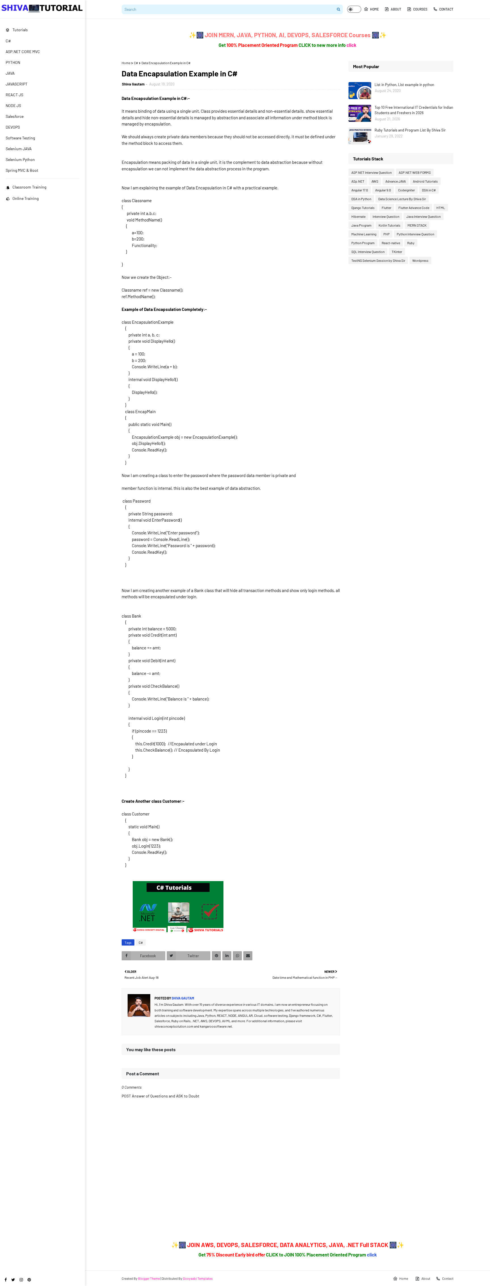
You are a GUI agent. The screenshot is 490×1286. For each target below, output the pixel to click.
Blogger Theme (149, 1278)
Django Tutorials (363, 208)
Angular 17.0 (359, 190)
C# (136, 63)
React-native (391, 243)
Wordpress (420, 260)
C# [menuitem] (8, 40)
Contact (446, 9)
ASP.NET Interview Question (371, 172)
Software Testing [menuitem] (20, 137)
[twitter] (13, 1279)
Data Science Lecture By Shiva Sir (402, 199)
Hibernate (358, 216)
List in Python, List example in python (404, 84)
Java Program (361, 225)
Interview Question (386, 216)
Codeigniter (406, 190)
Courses (420, 9)
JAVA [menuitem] (10, 73)
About (396, 9)
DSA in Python (361, 199)
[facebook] (6, 1279)
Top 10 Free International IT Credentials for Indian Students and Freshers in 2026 (414, 110)
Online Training (25, 198)
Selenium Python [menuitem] (20, 159)
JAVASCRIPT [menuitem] (17, 83)
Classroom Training (29, 187)
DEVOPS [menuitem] (13, 127)
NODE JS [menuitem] (13, 105)
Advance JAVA (395, 181)
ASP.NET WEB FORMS (415, 172)
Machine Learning (363, 234)
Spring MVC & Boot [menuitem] (22, 170)
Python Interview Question (415, 234)
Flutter (386, 208)
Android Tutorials (425, 181)
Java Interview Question (423, 216)
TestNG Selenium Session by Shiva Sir (378, 260)
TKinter (397, 252)
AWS (374, 181)
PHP (386, 234)
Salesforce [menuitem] (15, 116)
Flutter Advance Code (413, 208)
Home (374, 9)
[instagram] (21, 1279)
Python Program (363, 243)
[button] (354, 9)
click (351, 45)
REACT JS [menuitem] (14, 94)
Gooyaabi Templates (198, 1278)
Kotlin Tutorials (389, 225)
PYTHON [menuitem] (13, 62)
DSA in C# (429, 190)
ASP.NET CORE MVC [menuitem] (23, 51)
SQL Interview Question (368, 252)
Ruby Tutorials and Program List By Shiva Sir (410, 130)
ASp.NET (357, 181)
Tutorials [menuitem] (20, 29)
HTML (440, 208)
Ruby (411, 243)
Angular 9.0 (383, 190)
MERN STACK (416, 225)
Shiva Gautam (133, 84)
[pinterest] (29, 1279)
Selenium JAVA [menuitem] (19, 148)
